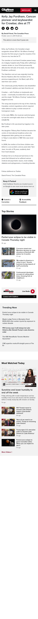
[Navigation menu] (35, 10)
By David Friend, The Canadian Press (15, 34)
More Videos (6, 452)
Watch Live (26, 10)
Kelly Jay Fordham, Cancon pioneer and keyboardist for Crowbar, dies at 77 (19, 20)
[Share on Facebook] (7, 28)
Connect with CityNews (10, 296)
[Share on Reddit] (12, 28)
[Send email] (16, 28)
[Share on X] (3, 28)
